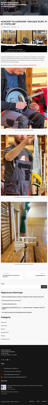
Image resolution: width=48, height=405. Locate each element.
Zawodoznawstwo (5, 339)
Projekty (3, 335)
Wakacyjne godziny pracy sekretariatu (11, 300)
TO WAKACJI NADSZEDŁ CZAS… (9, 304)
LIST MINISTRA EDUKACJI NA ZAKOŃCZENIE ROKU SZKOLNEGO (17, 312)
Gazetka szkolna (5, 332)
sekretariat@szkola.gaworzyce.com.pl (12, 374)
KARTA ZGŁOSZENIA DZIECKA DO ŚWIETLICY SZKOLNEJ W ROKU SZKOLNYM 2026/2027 (23, 296)
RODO (38, 401)
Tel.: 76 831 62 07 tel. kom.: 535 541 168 (12, 371)
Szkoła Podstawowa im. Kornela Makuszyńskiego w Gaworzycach (13, 4)
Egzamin (3, 329)
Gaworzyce (31, 401)
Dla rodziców (4, 325)
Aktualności (3, 322)
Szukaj (2, 283)
